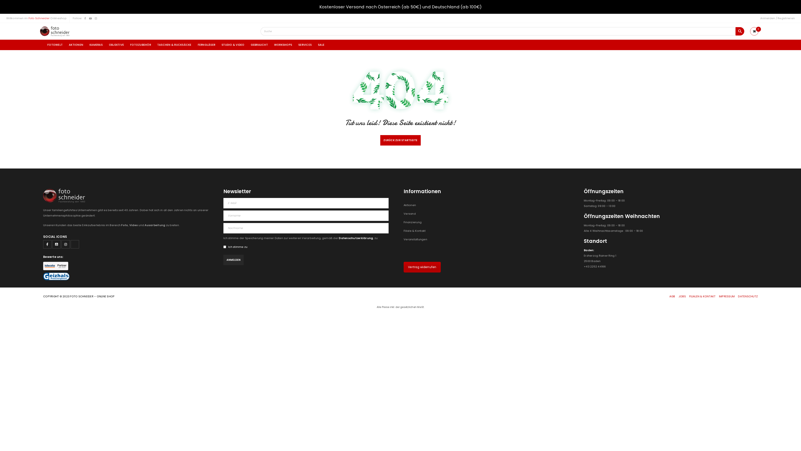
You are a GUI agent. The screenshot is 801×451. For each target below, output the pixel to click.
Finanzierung (413, 222)
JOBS (682, 296)
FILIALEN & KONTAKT (702, 296)
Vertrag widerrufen (422, 267)
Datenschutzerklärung (356, 238)
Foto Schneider (39, 18)
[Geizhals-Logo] (56, 276)
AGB (672, 296)
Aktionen (410, 205)
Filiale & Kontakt (415, 231)
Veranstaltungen (415, 239)
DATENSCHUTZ (748, 296)
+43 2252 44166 (595, 267)
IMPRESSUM (727, 296)
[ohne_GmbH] (65, 195)
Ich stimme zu (237, 247)
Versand (410, 214)
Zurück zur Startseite (400, 140)
